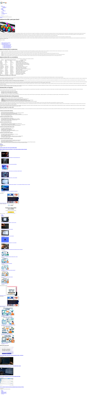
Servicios (2, 391)
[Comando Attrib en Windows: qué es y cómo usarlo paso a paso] (6, 364)
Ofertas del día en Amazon (3, 295)
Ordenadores (4, 7)
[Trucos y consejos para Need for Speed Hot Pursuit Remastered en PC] (5, 156)
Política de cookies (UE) (4, 393)
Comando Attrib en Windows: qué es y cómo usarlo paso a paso (10, 365)
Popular (2, 214)
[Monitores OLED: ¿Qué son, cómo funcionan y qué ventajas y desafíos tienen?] (5, 170)
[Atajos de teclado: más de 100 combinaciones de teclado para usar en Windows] (5, 248)
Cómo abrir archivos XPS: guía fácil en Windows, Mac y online (9, 256)
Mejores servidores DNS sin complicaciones (6, 42)
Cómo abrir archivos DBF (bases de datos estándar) (8, 270)
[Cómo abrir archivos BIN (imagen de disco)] (8, 333)
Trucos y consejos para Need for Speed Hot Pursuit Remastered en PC (10, 157)
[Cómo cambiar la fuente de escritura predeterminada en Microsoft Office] (6, 385)
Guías (2, 11)
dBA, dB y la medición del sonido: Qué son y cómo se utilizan (9, 177)
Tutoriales (2, 9)
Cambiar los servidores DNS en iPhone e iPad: (8, 46)
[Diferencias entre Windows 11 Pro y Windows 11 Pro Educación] (5, 190)
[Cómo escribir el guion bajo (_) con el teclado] (5, 235)
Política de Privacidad (3, 392)
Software (2, 12)
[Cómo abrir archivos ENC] (8, 342)
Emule (3, 10)
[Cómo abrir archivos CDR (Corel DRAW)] (5, 262)
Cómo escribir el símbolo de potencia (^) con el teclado (8, 242)
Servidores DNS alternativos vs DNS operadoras (6, 44)
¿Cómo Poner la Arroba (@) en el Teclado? (7, 229)
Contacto (2, 390)
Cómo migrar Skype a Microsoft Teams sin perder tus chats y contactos (11, 355)
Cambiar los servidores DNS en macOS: (7, 45)
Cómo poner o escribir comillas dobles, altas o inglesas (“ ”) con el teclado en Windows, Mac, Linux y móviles (15, 184)
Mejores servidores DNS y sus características (6, 43)
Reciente (2, 215)
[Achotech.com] (3, 3)
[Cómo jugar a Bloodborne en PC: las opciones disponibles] (5, 163)
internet (2, 144)
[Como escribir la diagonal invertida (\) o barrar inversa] (5, 221)
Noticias (2, 8)
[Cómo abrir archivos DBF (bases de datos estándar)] (5, 269)
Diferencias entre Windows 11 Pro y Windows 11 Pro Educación (9, 191)
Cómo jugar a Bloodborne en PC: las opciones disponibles (9, 164)
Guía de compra (3, 6)
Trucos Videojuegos (5, 13)
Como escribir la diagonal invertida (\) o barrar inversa (8, 222)
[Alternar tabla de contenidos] (0, 41)
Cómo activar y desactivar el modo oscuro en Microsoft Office (10, 376)
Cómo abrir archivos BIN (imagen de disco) (7, 334)
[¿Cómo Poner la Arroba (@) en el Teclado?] (5, 228)
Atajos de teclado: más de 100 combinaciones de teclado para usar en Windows (12, 249)
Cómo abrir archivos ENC (4, 283)
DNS (0, 144)
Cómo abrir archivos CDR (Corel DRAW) (6, 263)
